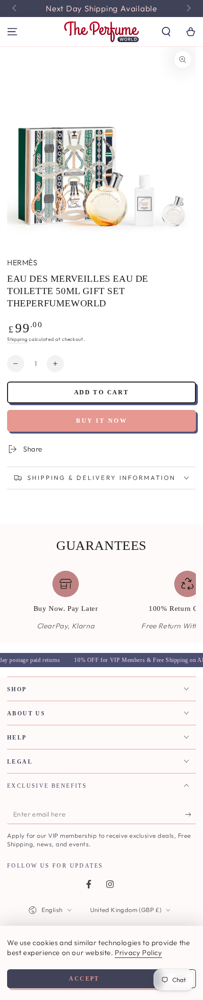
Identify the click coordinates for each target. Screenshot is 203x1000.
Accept (84, 978)
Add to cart (101, 392)
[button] (166, 32)
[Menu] (12, 32)
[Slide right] (188, 8)
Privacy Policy (138, 952)
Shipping (17, 339)
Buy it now (101, 420)
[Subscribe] (190, 814)
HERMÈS (22, 262)
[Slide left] (15, 8)
